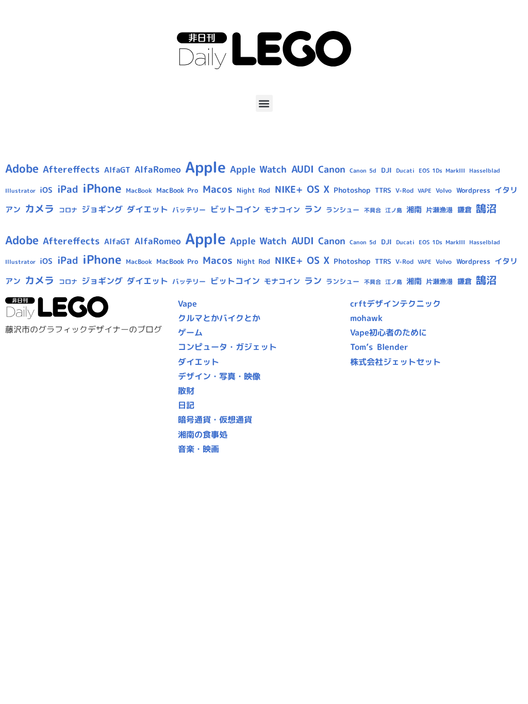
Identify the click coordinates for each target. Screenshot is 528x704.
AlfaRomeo (158, 169)
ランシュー (342, 209)
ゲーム (190, 332)
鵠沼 (486, 208)
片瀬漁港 (439, 209)
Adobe (22, 168)
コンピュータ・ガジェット (227, 347)
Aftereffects (71, 169)
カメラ (39, 208)
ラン (313, 209)
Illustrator (20, 191)
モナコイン (282, 209)
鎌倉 (464, 210)
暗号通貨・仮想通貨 (215, 419)
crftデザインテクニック (395, 303)
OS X (318, 189)
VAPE (425, 191)
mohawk (366, 318)
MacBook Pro (177, 190)
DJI (386, 170)
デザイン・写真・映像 (219, 376)
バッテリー (189, 209)
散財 (186, 390)
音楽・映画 (198, 449)
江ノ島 (393, 210)
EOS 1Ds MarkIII (442, 170)
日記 (186, 405)
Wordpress (473, 190)
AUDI (302, 169)
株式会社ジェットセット (395, 361)
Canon (331, 169)
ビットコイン (235, 209)
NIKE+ (289, 189)
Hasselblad (484, 170)
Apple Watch (258, 169)
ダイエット (147, 209)
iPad (67, 189)
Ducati (405, 170)
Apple (205, 166)
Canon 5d (363, 170)
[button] (264, 103)
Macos (218, 189)
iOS (46, 190)
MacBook (139, 190)
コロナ (68, 210)
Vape (187, 303)
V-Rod (404, 190)
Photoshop (352, 190)
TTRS (383, 190)
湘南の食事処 (202, 434)
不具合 (372, 210)
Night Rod (253, 190)
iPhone (102, 188)
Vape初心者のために (388, 332)
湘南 (414, 209)
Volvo (444, 190)
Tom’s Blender (379, 347)
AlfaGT (117, 169)
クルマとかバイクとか (219, 318)
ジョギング (102, 209)
